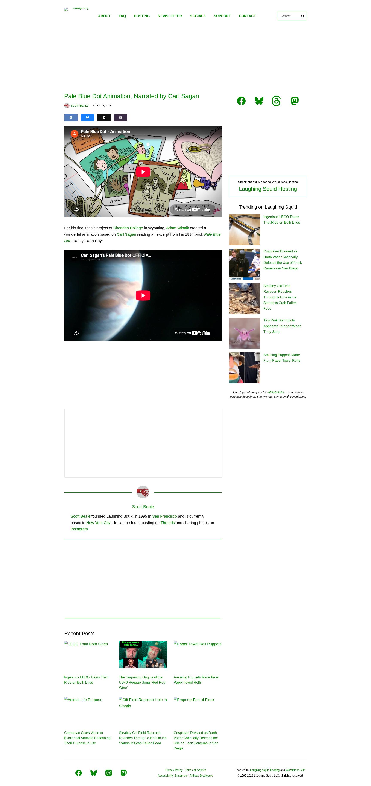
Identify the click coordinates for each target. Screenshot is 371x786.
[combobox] (288, 16)
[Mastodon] (123, 773)
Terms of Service (195, 770)
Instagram (79, 529)
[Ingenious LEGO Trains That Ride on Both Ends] (88, 654)
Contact (247, 16)
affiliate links (276, 392)
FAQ (122, 16)
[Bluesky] (87, 117)
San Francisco (164, 516)
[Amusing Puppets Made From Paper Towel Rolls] (198, 654)
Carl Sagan (126, 234)
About (104, 16)
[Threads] (104, 117)
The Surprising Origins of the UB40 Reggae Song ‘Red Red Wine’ (142, 682)
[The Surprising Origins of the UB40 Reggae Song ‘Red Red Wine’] (143, 654)
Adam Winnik (177, 228)
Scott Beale (80, 516)
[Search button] (302, 16)
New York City (98, 523)
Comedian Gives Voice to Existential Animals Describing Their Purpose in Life (87, 738)
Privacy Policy (174, 770)
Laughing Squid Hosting (268, 189)
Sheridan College (128, 228)
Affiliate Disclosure (201, 775)
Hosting (142, 16)
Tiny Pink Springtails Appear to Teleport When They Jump (282, 326)
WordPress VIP (295, 770)
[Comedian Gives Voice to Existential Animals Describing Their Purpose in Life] (88, 710)
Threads (168, 523)
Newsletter (170, 16)
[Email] (120, 117)
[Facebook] (71, 117)
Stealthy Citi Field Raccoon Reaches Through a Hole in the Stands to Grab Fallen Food (143, 738)
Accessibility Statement (172, 775)
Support (222, 16)
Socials (198, 16)
